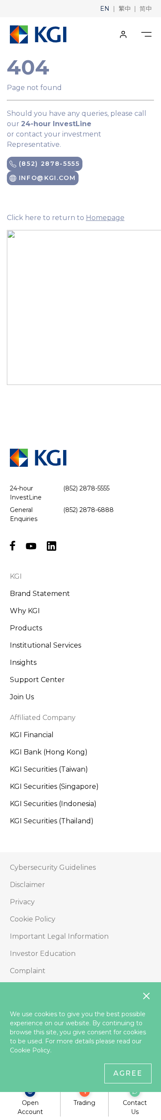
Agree (128, 1073)
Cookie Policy (30, 1050)
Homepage (105, 218)
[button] (104, 8)
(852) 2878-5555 (48, 164)
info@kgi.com (46, 178)
